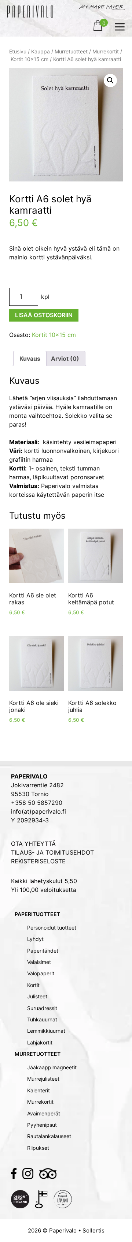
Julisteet (37, 996)
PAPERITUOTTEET (37, 914)
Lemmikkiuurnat (46, 1031)
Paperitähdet (42, 951)
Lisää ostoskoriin (44, 315)
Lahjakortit (39, 1042)
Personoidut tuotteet (51, 927)
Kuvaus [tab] (29, 358)
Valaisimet (39, 962)
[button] (110, 80)
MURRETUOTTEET (37, 1054)
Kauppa (40, 51)
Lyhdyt (35, 939)
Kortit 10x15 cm (29, 59)
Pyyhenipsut (42, 1125)
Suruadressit (42, 1008)
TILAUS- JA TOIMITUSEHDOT (52, 852)
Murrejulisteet (43, 1079)
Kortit (33, 985)
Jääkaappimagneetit (52, 1067)
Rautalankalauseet (49, 1136)
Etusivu (17, 51)
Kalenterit (38, 1090)
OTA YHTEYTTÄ (33, 843)
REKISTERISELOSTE (38, 861)
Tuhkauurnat (42, 1019)
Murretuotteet (71, 51)
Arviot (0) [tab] (65, 358)
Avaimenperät (43, 1113)
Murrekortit (105, 51)
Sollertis (93, 1230)
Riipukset (38, 1148)
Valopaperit (40, 973)
